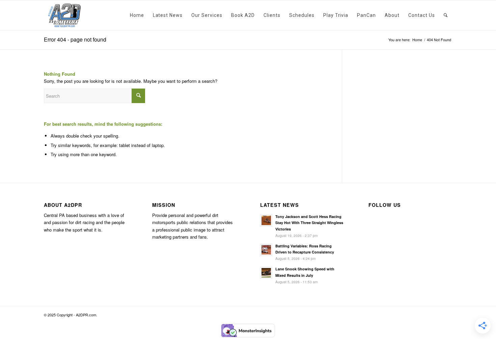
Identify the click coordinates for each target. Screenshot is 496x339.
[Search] (445, 15)
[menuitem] (137, 15)
